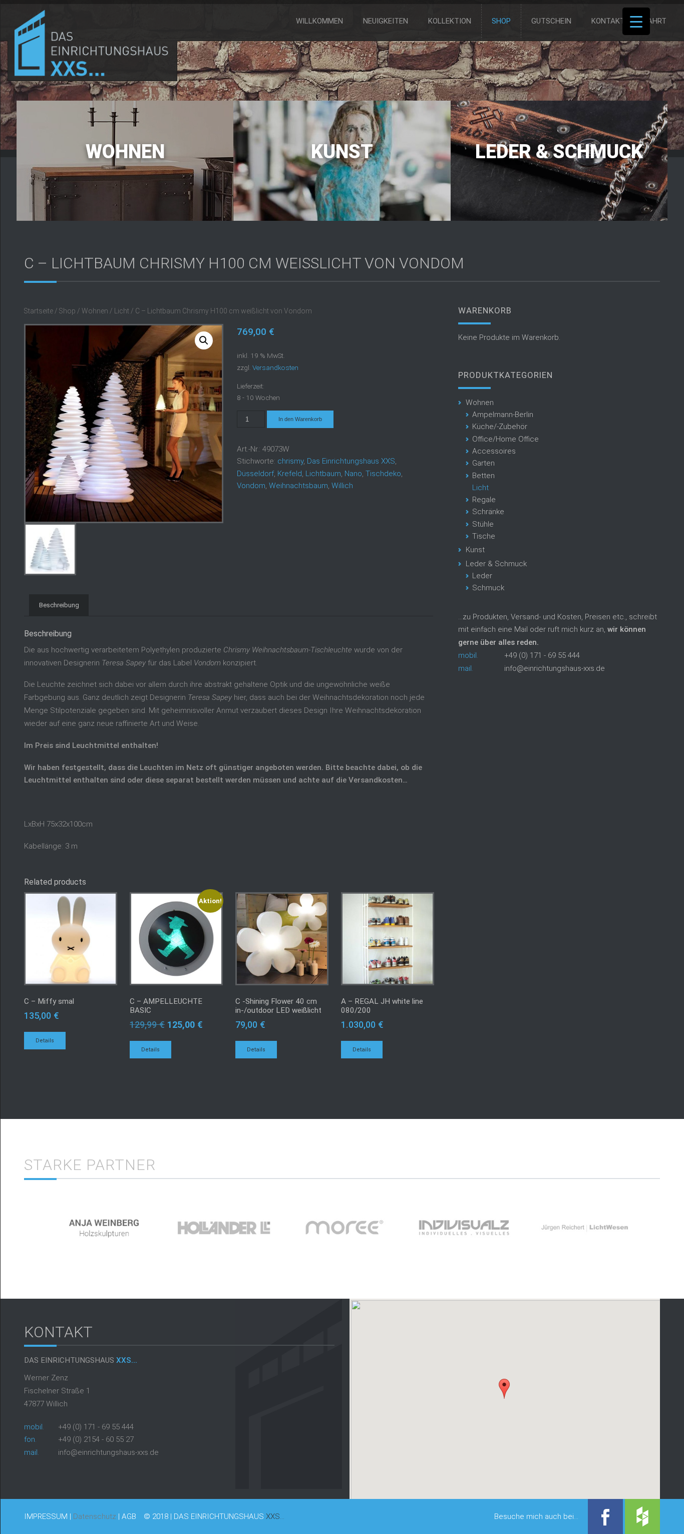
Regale (484, 499)
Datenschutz (94, 1516)
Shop (501, 21)
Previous (7, 1224)
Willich (342, 485)
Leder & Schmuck (559, 152)
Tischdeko (383, 473)
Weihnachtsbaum (298, 485)
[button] (504, 1389)
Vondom (251, 485)
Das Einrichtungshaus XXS (351, 461)
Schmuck (488, 587)
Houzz (642, 1516)
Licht (121, 311)
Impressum (46, 1516)
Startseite (38, 311)
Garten (483, 463)
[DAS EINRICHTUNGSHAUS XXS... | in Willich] (89, 74)
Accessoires (494, 451)
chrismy (290, 461)
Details (45, 1040)
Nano (353, 473)
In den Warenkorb (300, 419)
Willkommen (319, 21)
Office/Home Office (505, 439)
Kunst (342, 152)
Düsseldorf (255, 473)
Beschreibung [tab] (59, 605)
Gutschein (551, 21)
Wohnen (125, 152)
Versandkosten (275, 367)
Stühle (483, 524)
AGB (129, 1516)
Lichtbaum (323, 473)
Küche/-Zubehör (499, 426)
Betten (483, 475)
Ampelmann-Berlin (502, 414)
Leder (482, 575)
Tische (483, 536)
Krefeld (289, 473)
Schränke (488, 511)
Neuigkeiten (385, 21)
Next (677, 1224)
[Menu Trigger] (636, 21)
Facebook (605, 1516)
